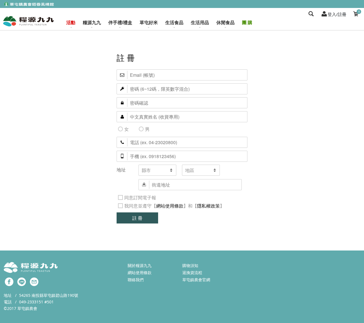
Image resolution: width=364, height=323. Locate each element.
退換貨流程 (192, 272)
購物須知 (190, 265)
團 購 (247, 22)
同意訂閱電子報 (140, 197)
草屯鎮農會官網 (196, 279)
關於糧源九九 (140, 265)
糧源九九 (92, 22)
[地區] (201, 170)
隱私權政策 (208, 205)
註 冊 (137, 218)
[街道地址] (190, 184)
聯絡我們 (136, 279)
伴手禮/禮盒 (120, 22)
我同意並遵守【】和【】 (174, 205)
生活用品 (200, 22)
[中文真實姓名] (182, 116)
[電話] (182, 142)
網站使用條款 (169, 205)
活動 (70, 22)
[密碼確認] (182, 102)
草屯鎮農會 (27, 308)
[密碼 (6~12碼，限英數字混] (182, 88)
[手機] (182, 156)
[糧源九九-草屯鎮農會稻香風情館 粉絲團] (9, 281)
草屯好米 (149, 22)
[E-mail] (182, 74)
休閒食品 (225, 22)
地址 (121, 169)
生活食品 (174, 22)
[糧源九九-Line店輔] (21, 281)
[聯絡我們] (34, 281)
